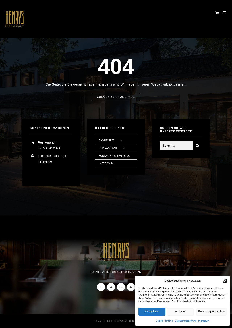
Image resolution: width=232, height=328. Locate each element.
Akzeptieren (152, 311)
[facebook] (34, 173)
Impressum (203, 321)
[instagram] (54, 173)
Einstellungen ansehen (211, 311)
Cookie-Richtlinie (164, 321)
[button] (225, 281)
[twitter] (44, 173)
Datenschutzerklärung (185, 321)
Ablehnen (180, 311)
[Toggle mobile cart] (217, 13)
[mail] (121, 287)
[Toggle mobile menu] (225, 13)
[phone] (131, 287)
